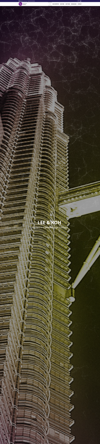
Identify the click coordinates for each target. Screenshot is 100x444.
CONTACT (80, 4)
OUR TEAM (67, 4)
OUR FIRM (62, 4)
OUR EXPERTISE (55, 4)
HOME (50, 4)
